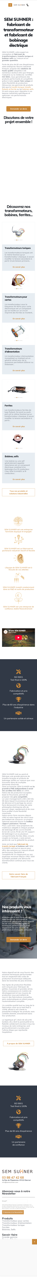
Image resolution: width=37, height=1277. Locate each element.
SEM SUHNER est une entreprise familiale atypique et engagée (18, 530)
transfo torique (17, 87)
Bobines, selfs (11, 456)
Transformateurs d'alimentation (13, 350)
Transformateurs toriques (18, 248)
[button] (10, 5)
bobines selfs (27, 89)
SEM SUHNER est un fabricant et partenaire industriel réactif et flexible (18, 549)
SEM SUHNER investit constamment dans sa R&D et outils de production (18, 588)
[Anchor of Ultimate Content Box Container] (18, 233)
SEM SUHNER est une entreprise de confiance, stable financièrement (18, 607)
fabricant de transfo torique (15, 845)
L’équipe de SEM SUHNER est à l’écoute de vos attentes (18, 568)
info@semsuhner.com (10, 1182)
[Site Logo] (19, 5)
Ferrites (8, 405)
